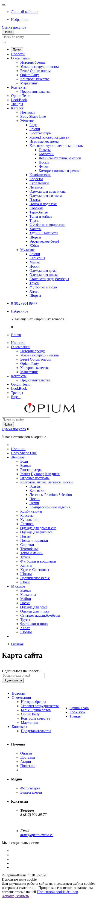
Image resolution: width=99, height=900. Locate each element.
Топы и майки (40, 216)
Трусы (34, 221)
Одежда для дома (42, 270)
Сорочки (36, 208)
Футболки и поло (43, 287)
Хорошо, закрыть (15, 896)
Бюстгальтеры (40, 133)
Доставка (27, 757)
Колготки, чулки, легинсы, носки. (56, 146)
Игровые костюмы (44, 141)
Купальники (39, 183)
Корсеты (36, 179)
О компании (20, 58)
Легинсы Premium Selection (60, 158)
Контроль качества (35, 79)
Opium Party (29, 75)
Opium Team (20, 96)
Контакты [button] (18, 376)
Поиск (17, 49)
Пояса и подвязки (43, 204)
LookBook (19, 100)
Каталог (17, 108)
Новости (18, 54)
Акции (25, 762)
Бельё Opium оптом (35, 71)
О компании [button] (20, 347)
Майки (34, 262)
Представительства (35, 91)
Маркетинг (29, 83)
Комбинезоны (40, 175)
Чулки (43, 166)
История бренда (32, 62)
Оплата (26, 753)
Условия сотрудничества (39, 66)
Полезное (27, 766)
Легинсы (36, 187)
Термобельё (38, 212)
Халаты (35, 229)
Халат (34, 291)
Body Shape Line (33, 116)
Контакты (18, 87)
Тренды (17, 104)
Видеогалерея (31, 792)
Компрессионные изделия (59, 171)
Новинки (27, 112)
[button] (24, 12)
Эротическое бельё (44, 241)
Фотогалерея (30, 788)
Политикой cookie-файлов (57, 892)
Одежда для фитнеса (45, 196)
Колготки (46, 154)
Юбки (34, 245)
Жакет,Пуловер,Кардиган (49, 137)
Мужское (27, 250)
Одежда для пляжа (43, 275)
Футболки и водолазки (47, 225)
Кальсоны (37, 258)
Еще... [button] (15, 397)
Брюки (34, 129)
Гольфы (45, 150)
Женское (27, 121)
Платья (35, 200)
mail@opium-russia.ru (36, 835)
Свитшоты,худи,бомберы (49, 279)
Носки (44, 162)
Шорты (35, 237)
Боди (33, 125)
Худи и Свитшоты (43, 233)
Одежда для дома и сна (47, 191)
